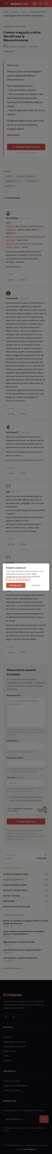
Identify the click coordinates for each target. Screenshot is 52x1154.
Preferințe (36, 585)
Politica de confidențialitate (18, 579)
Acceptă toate (16, 585)
